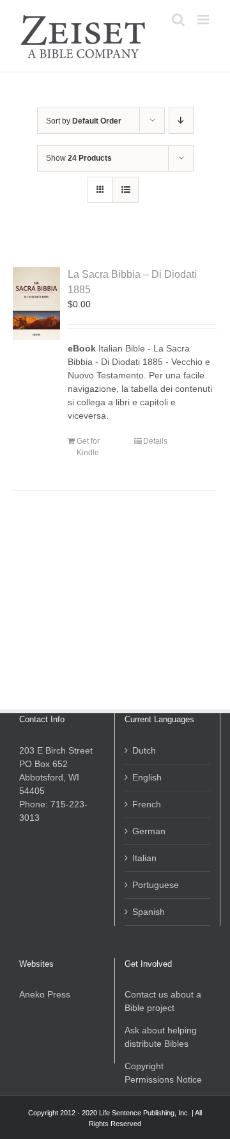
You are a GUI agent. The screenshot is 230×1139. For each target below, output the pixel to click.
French (146, 804)
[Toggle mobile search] (178, 19)
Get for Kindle (88, 447)
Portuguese (155, 885)
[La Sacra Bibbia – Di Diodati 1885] (36, 303)
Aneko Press (44, 994)
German (148, 831)
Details (155, 441)
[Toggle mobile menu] (204, 19)
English (147, 777)
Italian (144, 858)
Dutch (144, 750)
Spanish (148, 912)
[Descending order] (181, 121)
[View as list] (125, 189)
